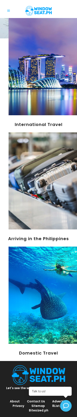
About (15, 401)
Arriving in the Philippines (38, 239)
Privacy (18, 406)
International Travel (38, 124)
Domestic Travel (38, 353)
